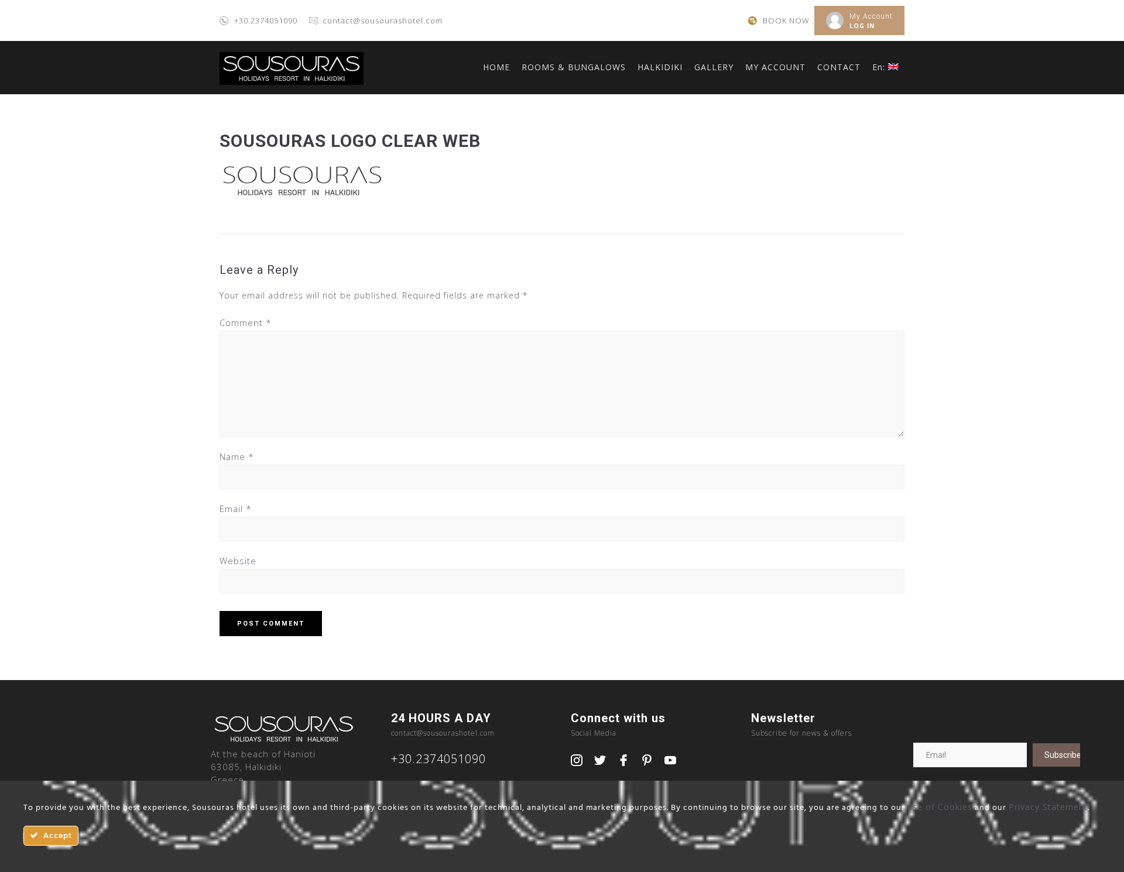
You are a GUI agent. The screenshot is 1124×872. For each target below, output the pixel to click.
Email (236, 508)
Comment (246, 322)
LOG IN (862, 26)
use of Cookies (939, 806)
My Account (871, 16)
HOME (496, 67)
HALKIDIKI (660, 67)
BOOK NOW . (788, 20)
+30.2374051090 (265, 20)
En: (880, 67)
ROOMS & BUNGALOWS (574, 67)
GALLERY (714, 67)
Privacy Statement (1048, 806)
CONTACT (839, 67)
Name (237, 456)
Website (238, 561)
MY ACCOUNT (775, 67)
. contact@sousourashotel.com (380, 20)
